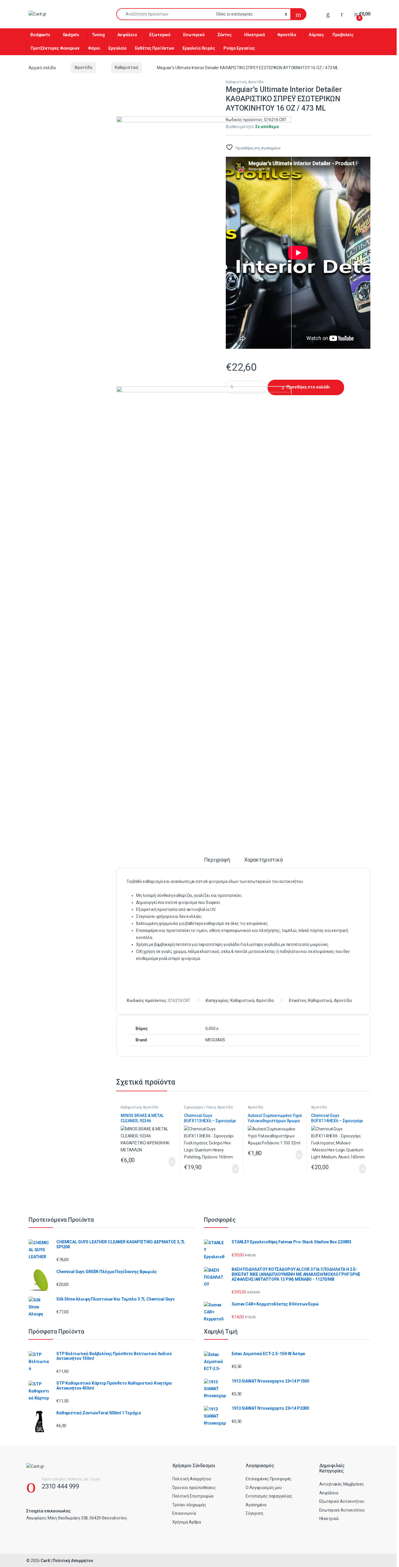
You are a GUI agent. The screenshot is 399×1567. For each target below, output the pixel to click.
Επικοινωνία (184, 1513)
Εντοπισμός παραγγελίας (269, 1496)
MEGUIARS (215, 1040)
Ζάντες (224, 34)
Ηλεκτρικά (254, 34)
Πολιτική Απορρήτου (191, 1479)
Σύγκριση (254, 1513)
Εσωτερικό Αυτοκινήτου (342, 1510)
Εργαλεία (117, 48)
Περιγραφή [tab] (217, 860)
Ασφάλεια (127, 34)
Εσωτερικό (194, 34)
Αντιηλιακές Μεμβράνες (341, 1484)
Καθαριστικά (126, 67)
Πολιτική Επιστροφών (193, 1496)
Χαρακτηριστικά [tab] (263, 860)
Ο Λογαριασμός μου (264, 1487)
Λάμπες (316, 34)
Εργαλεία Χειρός (199, 48)
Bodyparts (40, 34)
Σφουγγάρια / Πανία (199, 1107)
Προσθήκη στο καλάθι (308, 387)
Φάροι (94, 48)
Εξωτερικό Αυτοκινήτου (341, 1501)
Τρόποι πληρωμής (189, 1504)
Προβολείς (342, 34)
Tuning (98, 34)
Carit (45, 1560)
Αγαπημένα (256, 1504)
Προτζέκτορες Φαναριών (55, 48)
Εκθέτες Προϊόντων (154, 48)
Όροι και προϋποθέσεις (194, 1487)
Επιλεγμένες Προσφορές (269, 1479)
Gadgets (71, 34)
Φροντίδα (286, 34)
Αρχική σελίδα (42, 67)
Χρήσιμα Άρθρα (186, 1522)
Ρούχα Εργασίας (239, 48)
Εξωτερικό (160, 34)
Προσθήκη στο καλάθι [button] (166, 1162)
